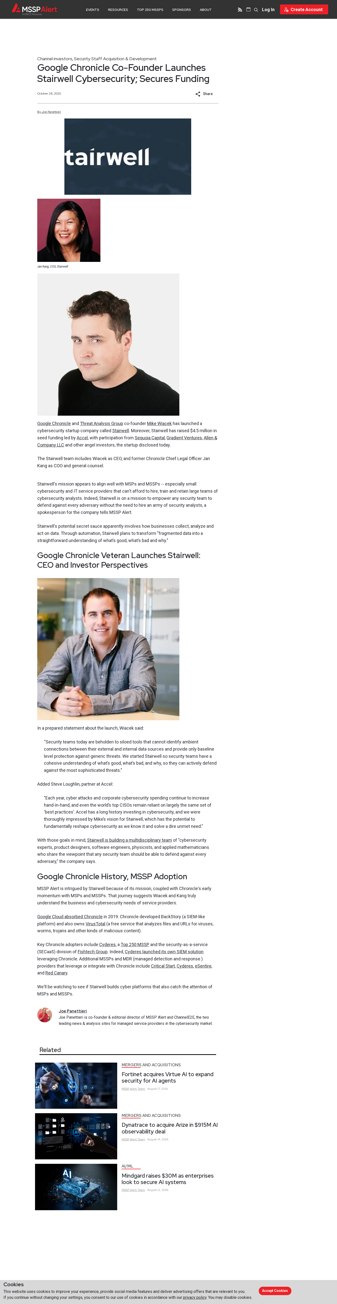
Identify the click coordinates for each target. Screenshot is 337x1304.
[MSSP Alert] (34, 9)
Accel (82, 437)
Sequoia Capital (150, 437)
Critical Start (163, 966)
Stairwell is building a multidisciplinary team (129, 840)
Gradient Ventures (184, 437)
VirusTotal (95, 923)
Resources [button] (118, 10)
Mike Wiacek (159, 423)
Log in (268, 9)
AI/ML (127, 1166)
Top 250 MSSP (135, 944)
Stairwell (120, 430)
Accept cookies (275, 1291)
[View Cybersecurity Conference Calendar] (248, 9)
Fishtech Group (93, 951)
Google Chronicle (54, 423)
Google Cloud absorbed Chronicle (70, 916)
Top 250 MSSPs (150, 10)
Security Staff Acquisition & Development (115, 58)
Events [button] (92, 10)
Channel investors (54, 58)
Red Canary (56, 972)
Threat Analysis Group (101, 423)
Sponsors (181, 10)
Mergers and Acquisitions (151, 1065)
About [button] (206, 10)
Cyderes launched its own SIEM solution (164, 951)
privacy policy (194, 1297)
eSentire (203, 966)
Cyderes (107, 944)
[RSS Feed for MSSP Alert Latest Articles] (240, 9)
